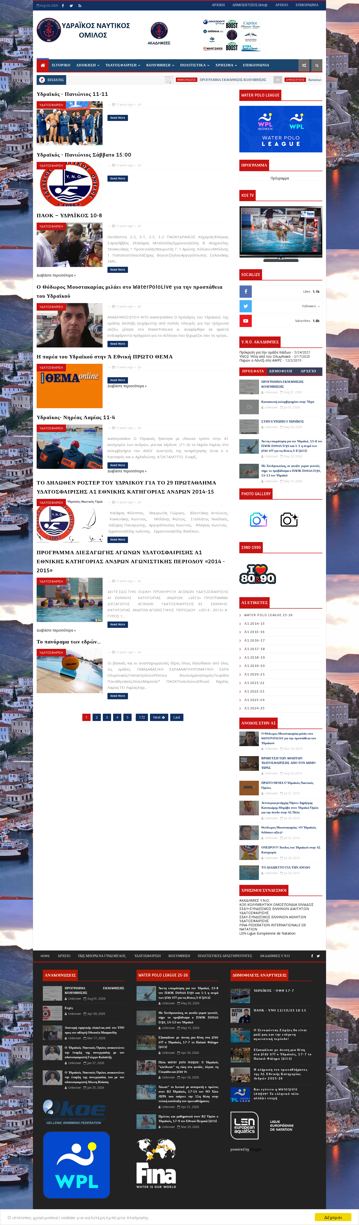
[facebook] (62, 5)
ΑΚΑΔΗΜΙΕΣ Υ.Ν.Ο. (254, 900)
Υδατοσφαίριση (147, 956)
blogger (256, 1149)
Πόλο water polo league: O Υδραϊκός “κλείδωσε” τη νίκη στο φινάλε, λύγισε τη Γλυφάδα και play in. (188, 1067)
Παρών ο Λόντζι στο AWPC (260, 360)
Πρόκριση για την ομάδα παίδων (265, 352)
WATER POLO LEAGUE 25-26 (268, 615)
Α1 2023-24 (254, 700)
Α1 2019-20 (254, 666)
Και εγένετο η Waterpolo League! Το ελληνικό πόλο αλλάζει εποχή (276, 1093)
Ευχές (69, 1008)
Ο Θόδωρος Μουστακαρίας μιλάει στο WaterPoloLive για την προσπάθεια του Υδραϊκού (288, 738)
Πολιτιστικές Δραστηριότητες (225, 956)
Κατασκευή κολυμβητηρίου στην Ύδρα (278, 80)
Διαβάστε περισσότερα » (56, 275)
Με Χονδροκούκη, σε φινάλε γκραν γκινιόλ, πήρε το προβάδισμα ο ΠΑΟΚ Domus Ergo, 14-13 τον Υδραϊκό (291, 470)
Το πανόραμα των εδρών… (69, 642)
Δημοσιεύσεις (238, 79)
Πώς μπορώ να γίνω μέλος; (102, 956)
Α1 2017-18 (254, 649)
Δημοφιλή (281, 371)
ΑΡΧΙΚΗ (218, 5)
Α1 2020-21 (254, 674)
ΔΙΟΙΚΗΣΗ (86, 65)
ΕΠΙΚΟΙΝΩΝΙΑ (307, 5)
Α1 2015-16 (254, 632)
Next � (159, 717)
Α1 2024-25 (254, 708)
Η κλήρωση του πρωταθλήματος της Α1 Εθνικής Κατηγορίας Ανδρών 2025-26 (280, 1074)
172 (142, 717)
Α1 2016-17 (254, 640)
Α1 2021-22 (254, 683)
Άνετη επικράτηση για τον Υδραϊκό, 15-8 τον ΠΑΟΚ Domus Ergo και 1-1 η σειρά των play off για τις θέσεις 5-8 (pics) (291, 446)
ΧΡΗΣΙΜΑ (224, 65)
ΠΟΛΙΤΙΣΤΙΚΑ (193, 65)
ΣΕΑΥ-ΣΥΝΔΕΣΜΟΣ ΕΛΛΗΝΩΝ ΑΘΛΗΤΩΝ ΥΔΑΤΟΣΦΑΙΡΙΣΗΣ (272, 919)
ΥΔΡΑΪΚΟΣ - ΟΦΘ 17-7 (274, 991)
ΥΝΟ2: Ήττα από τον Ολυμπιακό (265, 356)
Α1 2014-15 (254, 624)
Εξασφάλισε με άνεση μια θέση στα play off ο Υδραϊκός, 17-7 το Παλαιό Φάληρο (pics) (188, 1042)
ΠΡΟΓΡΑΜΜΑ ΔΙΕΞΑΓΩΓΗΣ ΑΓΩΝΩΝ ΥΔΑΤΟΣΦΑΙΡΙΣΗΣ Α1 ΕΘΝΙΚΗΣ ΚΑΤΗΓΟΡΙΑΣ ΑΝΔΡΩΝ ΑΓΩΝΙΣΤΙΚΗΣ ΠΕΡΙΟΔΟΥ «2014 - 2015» (131, 561)
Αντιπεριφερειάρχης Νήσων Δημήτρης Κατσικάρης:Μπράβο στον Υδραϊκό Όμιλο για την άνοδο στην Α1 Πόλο (289, 807)
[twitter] (71, 5)
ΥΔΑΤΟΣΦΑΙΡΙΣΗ (121, 65)
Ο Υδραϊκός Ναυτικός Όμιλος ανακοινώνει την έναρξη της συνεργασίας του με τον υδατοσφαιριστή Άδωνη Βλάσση (94, 1077)
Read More (117, 118)
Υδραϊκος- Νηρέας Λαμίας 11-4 (76, 417)
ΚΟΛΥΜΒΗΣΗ (158, 65)
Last (176, 717)
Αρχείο (309, 371)
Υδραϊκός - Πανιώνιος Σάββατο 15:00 (84, 155)
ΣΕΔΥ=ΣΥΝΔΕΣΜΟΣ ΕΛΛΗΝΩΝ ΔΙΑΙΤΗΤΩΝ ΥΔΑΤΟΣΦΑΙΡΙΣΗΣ (274, 910)
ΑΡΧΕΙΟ (281, 5)
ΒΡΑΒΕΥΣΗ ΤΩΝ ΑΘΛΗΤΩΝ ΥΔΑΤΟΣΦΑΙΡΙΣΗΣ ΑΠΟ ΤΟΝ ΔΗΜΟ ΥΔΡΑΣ (288, 763)
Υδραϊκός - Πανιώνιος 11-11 (72, 94)
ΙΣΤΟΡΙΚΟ (61, 65)
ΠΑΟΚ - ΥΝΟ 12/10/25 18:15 (280, 1010)
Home (45, 956)
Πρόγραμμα (280, 178)
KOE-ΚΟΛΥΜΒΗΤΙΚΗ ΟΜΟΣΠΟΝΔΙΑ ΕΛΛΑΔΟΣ (276, 904)
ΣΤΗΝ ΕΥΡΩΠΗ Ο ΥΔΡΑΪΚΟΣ (282, 422)
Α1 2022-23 (254, 691)
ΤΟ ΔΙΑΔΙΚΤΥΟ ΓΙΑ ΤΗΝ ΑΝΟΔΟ (285, 867)
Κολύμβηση (179, 956)
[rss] (80, 5)
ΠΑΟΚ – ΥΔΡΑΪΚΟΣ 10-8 (69, 215)
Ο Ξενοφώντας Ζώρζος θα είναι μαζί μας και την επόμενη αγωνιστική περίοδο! (280, 1034)
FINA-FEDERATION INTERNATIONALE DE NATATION (272, 927)
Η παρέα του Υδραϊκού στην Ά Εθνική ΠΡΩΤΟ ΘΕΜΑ (105, 357)
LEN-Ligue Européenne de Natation (267, 933)
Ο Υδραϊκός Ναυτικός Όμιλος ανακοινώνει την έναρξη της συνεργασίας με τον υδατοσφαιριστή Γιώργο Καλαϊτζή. (94, 1052)
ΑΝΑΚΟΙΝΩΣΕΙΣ (129, 79)
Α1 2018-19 (254, 657)
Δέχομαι (333, 1217)
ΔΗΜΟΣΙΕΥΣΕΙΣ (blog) (249, 5)
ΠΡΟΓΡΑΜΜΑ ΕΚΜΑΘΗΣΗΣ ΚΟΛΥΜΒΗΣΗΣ (175, 80)
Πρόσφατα (253, 371)
